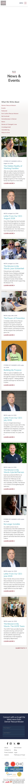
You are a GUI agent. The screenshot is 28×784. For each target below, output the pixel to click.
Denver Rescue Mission (8, 105)
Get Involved (5, 116)
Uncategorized (6, 127)
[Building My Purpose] (14, 351)
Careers (6, 755)
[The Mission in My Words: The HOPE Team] (14, 607)
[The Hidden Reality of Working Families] (14, 147)
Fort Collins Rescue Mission (9, 113)
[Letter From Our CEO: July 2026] (14, 401)
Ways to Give (5, 132)
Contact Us (7, 750)
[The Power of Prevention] (14, 301)
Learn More (9, 183)
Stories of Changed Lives (9, 124)
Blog (15, 750)
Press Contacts (8, 752)
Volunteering (5, 130)
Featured (4, 111)
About (6, 747)
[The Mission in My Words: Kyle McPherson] (14, 453)
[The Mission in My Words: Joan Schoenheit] (14, 249)
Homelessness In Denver (9, 119)
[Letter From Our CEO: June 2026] (14, 557)
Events (3, 108)
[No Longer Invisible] (14, 505)
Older (20, 648)
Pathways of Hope (19, 755)
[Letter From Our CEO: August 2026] (14, 199)
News (3, 121)
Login (15, 752)
